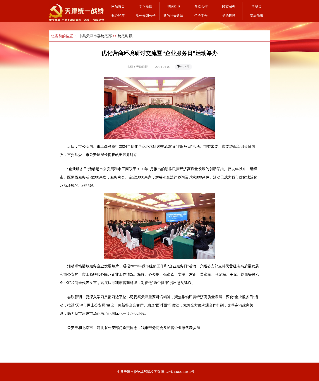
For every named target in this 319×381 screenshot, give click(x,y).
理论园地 (173, 6)
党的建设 (228, 16)
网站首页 (118, 6)
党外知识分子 (146, 16)
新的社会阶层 (173, 16)
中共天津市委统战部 (95, 36)
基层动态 (256, 16)
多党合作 (201, 6)
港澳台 (256, 6)
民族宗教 (228, 6)
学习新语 (145, 6)
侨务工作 (201, 16)
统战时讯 (125, 36)
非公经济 (118, 16)
